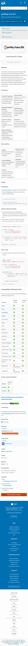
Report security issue (14, 576)
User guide (13, 531)
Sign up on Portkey (7, 190)
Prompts (4, 391)
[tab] (14, 28)
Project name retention (13, 533)
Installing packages (13, 527)
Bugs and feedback (14, 558)
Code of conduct (13, 578)
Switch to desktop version (14, 586)
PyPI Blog (13, 543)
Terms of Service (13, 574)
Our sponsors (14, 550)
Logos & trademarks (14, 548)
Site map (22, 643)
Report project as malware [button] (14, 495)
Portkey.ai (7, 451)
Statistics (14, 546)
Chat (3, 309)
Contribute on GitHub (13, 560)
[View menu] (21, 2)
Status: (14, 512)
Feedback (4, 387)
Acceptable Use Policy (13, 582)
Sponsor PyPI (14, 564)
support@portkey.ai (7, 413)
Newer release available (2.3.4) (10, 433)
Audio (3, 306)
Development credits (13, 566)
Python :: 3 (6, 490)
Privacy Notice (13, 580)
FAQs (14, 534)
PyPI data (4, 428)
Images (3, 316)
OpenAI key (9, 192)
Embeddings (5, 312)
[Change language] (25, 2)
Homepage (6, 422)
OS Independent (7, 485)
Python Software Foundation (14, 507)
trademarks (8, 641)
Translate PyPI (13, 562)
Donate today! (14, 516)
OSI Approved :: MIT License (10, 481)
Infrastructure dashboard (13, 544)
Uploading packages (13, 529)
